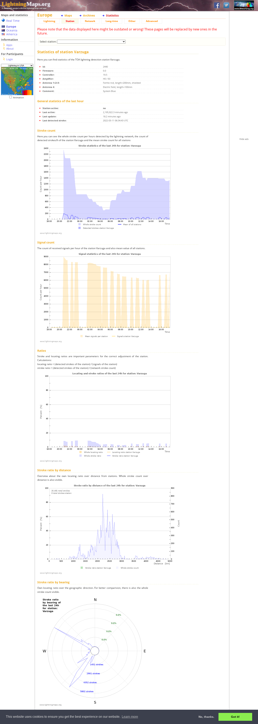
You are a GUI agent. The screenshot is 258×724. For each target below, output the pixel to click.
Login (9, 59)
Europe (11, 26)
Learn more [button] (130, 716)
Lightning (49, 21)
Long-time (112, 21)
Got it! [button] (235, 716)
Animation (19, 97)
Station (70, 21)
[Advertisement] (15, 123)
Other (131, 21)
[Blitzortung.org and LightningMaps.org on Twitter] (226, 5)
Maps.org (26, 4)
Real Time (13, 21)
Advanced (152, 21)
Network (90, 21)
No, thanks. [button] (206, 716)
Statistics (112, 15)
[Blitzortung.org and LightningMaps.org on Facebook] (216, 5)
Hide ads (244, 138)
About (10, 48)
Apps (9, 45)
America (11, 34)
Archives (89, 15)
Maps (68, 15)
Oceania (11, 30)
